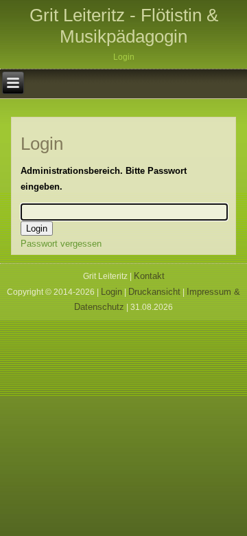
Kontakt (149, 276)
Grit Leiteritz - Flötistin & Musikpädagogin (124, 26)
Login (111, 292)
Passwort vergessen (61, 243)
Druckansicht (154, 292)
